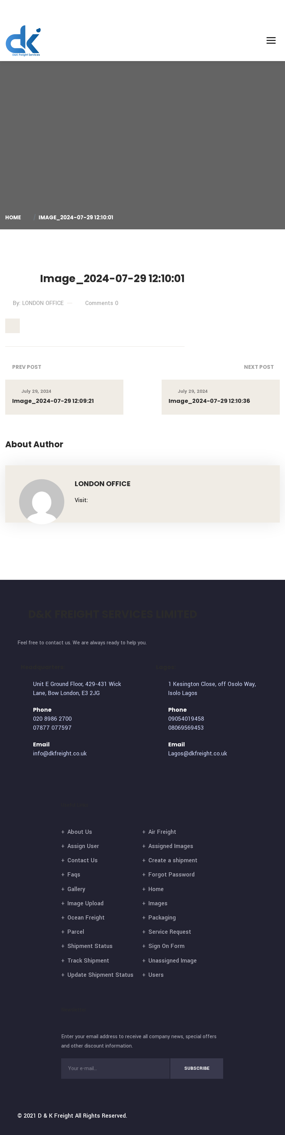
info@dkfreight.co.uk (60, 753)
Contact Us (82, 860)
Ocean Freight (86, 918)
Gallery (76, 889)
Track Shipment (88, 961)
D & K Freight (55, 1116)
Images (158, 903)
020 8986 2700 (52, 719)
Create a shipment (172, 860)
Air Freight (162, 832)
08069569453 (186, 728)
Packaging (162, 918)
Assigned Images (170, 846)
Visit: (81, 500)
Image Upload (85, 903)
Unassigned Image (172, 961)
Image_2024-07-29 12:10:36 (209, 401)
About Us (79, 832)
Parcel (75, 932)
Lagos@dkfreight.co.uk (197, 753)
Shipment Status (90, 946)
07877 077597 (52, 728)
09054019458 (186, 719)
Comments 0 (101, 303)
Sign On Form (166, 946)
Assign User (83, 846)
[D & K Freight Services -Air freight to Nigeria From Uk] (23, 40)
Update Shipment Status (100, 975)
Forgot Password (171, 875)
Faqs (73, 875)
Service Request (169, 932)
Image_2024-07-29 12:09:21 (53, 401)
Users (156, 975)
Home (14, 217)
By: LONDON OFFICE (38, 303)
